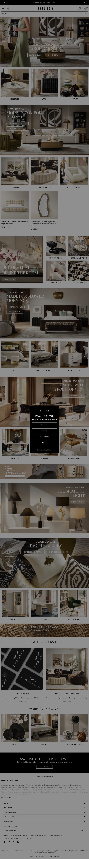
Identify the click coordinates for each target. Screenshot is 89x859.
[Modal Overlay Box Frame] (44, 429)
